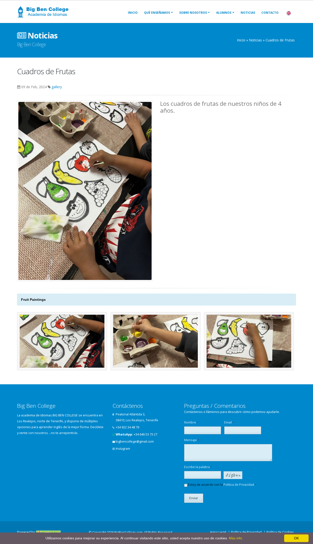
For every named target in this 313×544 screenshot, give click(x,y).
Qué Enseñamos (157, 13)
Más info (235, 538)
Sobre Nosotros (193, 13)
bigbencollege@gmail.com (135, 441)
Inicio (133, 13)
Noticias (248, 13)
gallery (57, 87)
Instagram (123, 449)
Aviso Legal (218, 532)
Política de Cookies (280, 532)
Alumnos (223, 13)
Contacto (270, 13)
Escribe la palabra (198, 467)
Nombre (191, 422)
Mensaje (191, 440)
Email (229, 422)
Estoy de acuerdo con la (221, 485)
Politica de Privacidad (239, 485)
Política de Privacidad (246, 532)
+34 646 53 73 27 (145, 434)
